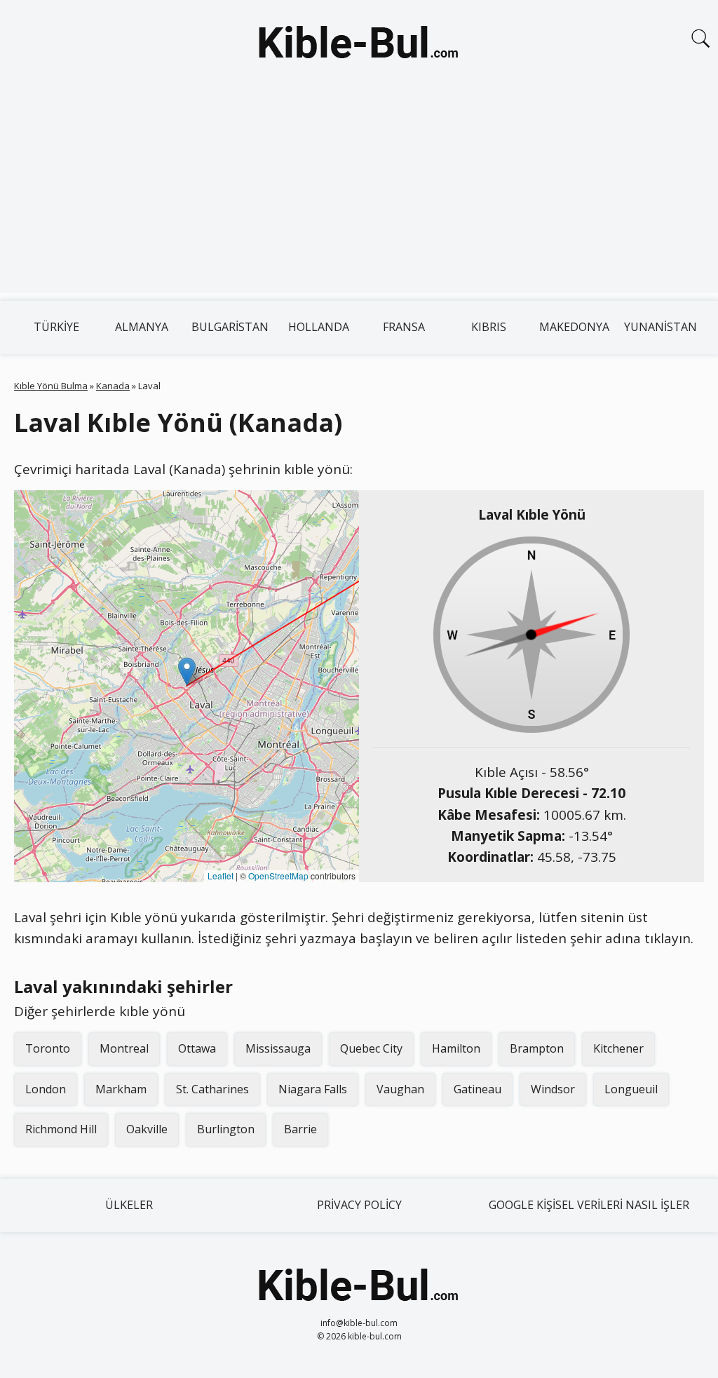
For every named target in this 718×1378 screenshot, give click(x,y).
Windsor (553, 1089)
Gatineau (477, 1089)
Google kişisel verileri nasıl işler (589, 1204)
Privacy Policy (359, 1204)
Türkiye (56, 327)
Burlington (226, 1129)
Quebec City (371, 1048)
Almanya (141, 327)
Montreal (124, 1048)
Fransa (404, 327)
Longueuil (631, 1089)
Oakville (147, 1129)
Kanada (113, 385)
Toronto (47, 1048)
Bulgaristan (230, 327)
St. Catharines (212, 1089)
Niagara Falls (312, 1089)
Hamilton (456, 1048)
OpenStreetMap (278, 875)
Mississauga (278, 1048)
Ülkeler (129, 1204)
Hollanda (318, 327)
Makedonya (574, 327)
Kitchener (618, 1048)
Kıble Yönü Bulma (51, 385)
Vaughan (400, 1089)
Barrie (300, 1129)
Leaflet (220, 875)
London (45, 1089)
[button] (187, 671)
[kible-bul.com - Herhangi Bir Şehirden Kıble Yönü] (359, 45)
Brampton (537, 1048)
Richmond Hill (61, 1129)
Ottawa (197, 1048)
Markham (121, 1089)
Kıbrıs (488, 327)
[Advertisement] (359, 195)
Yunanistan (660, 327)
